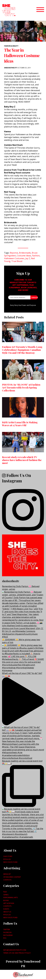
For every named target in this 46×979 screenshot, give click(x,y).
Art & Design (8, 903)
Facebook (7, 932)
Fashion (36, 255)
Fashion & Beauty (11, 46)
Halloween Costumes (14, 258)
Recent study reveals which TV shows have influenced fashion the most (22, 460)
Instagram (8, 935)
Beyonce (14, 252)
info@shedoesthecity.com (14, 950)
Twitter (6, 929)
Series (6, 895)
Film (5, 892)
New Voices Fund (10, 862)
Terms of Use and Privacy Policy (17, 953)
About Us (7, 912)
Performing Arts (10, 897)
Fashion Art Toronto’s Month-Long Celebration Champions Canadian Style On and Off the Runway (22, 349)
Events (6, 909)
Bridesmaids (25, 252)
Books (6, 900)
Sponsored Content (12, 877)
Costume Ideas (24, 255)
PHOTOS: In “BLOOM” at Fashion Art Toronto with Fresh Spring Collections (21, 387)
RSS (4, 938)
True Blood (16, 261)
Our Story (7, 856)
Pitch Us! (7, 859)
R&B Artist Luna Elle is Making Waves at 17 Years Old (20, 424)
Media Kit (7, 874)
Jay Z (27, 258)
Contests (7, 880)
